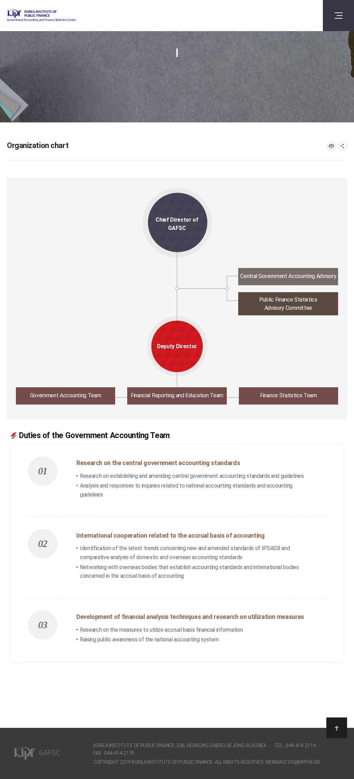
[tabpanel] (177, 542)
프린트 (331, 146)
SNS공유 (342, 146)
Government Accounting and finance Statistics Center (60, 16)
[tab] (177, 278)
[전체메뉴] (338, 15)
